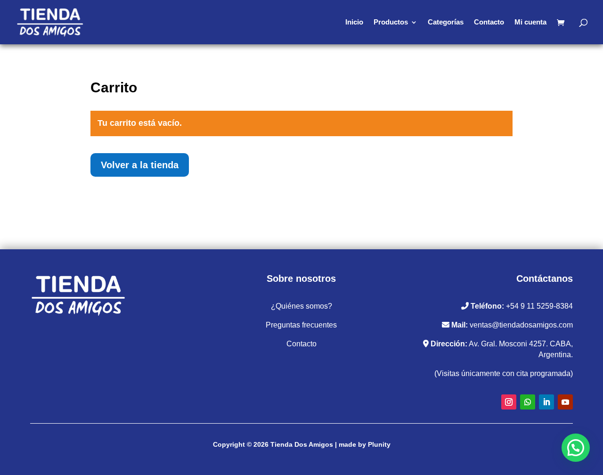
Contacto (489, 22)
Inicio (354, 22)
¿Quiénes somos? (301, 306)
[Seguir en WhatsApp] (527, 401)
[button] (576, 448)
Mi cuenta (530, 22)
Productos (391, 22)
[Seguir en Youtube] (565, 401)
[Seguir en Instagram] (508, 401)
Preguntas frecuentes (301, 325)
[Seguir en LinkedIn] (546, 401)
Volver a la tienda (140, 165)
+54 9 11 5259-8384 (539, 306)
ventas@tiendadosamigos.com (521, 325)
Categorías (446, 22)
